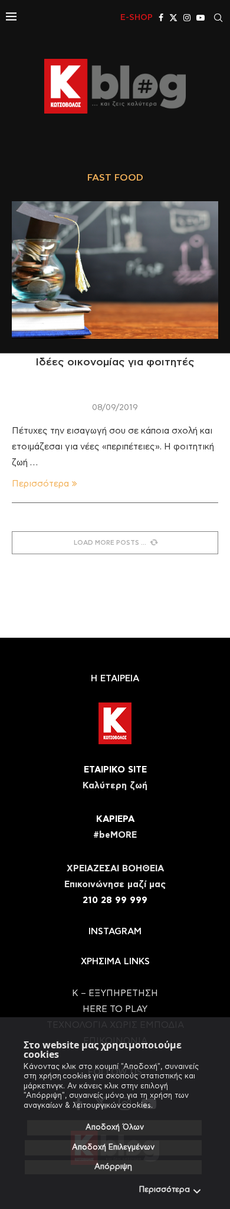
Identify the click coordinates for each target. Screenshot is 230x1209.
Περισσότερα (164, 1190)
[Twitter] (173, 18)
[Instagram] (186, 18)
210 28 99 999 (115, 900)
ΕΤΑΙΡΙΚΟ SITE (115, 769)
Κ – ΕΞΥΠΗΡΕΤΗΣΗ (115, 993)
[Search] (218, 18)
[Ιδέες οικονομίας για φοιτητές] (115, 269)
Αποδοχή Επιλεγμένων (113, 1147)
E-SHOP (136, 18)
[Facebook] (161, 18)
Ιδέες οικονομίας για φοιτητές (115, 362)
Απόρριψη (113, 1167)
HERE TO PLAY (115, 1009)
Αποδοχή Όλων (115, 1127)
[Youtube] (200, 18)
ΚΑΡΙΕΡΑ (115, 819)
